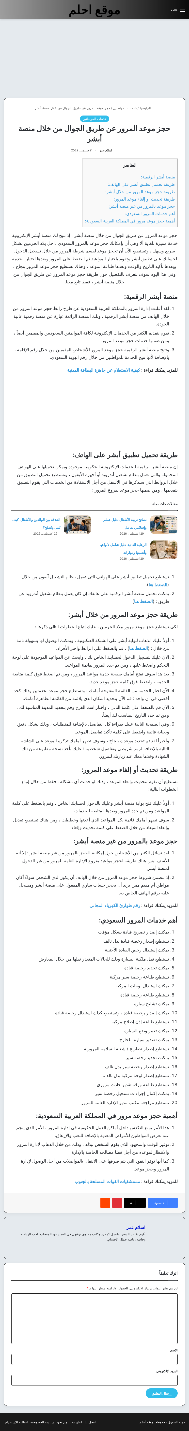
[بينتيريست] (117, 1203)
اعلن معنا (76, 1422)
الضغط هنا (158, 584)
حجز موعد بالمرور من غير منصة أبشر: (142, 206)
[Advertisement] (147, 58)
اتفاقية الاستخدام (16, 1422)
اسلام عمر (105, 150)
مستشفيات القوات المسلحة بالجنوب (107, 1181)
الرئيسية (146, 108)
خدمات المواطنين (125, 108)
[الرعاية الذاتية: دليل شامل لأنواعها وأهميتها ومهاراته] (163, 549)
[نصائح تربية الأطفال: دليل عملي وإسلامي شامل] (163, 524)
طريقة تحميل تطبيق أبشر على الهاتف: (141, 184)
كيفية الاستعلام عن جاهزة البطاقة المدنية (103, 370)
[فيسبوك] (142, 1247)
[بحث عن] (164, 11)
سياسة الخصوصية (42, 1422)
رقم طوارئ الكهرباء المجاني (115, 905)
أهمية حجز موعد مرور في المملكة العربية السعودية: (130, 220)
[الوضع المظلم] (156, 11)
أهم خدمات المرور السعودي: (150, 213)
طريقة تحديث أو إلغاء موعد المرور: (144, 199)
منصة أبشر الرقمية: (158, 176)
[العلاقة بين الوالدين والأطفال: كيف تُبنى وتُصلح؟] (77, 524)
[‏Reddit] (105, 1203)
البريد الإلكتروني (167, 1371)
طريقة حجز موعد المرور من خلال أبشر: (140, 191)
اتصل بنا (90, 1422)
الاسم (174, 1350)
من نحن (62, 1422)
